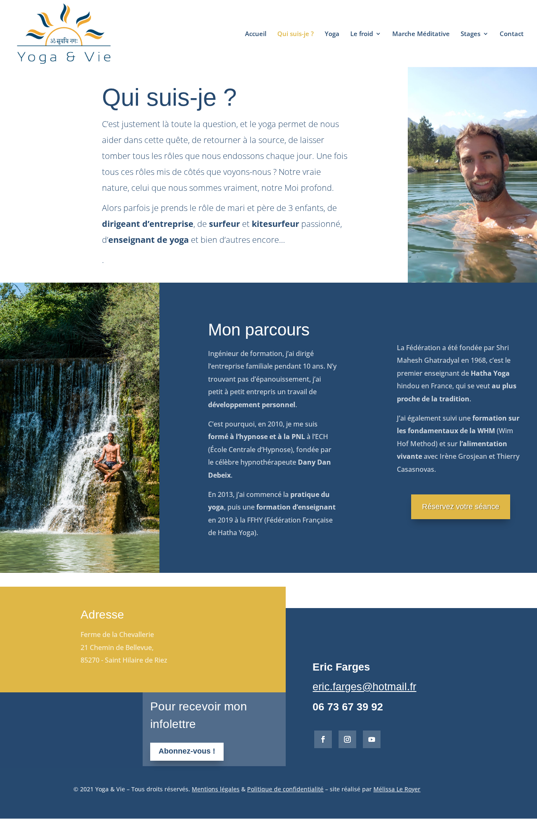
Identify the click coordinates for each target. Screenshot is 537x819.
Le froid (361, 34)
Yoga (332, 34)
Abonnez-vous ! (187, 751)
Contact (512, 34)
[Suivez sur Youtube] (372, 739)
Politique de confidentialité (285, 789)
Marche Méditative (421, 34)
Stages (470, 34)
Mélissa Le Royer (396, 789)
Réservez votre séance (460, 506)
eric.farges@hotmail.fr (364, 686)
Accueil (255, 34)
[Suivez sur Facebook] (323, 739)
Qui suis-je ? (295, 34)
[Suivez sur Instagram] (347, 739)
